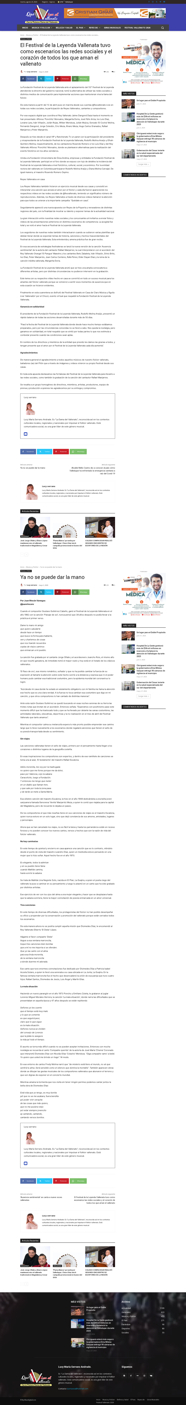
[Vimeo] (160, 2)
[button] (162, 27)
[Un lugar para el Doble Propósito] (128, 103)
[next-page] (26, 554)
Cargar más (142, 164)
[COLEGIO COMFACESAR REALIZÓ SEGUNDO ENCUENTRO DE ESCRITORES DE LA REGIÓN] (100, 527)
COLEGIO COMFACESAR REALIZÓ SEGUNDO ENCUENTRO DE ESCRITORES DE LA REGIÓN (98, 543)
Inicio (22, 35)
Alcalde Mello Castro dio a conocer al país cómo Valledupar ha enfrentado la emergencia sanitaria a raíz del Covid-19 (92, 471)
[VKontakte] (151, 1375)
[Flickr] (137, 1375)
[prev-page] (22, 554)
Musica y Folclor (32, 35)
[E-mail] (25, 434)
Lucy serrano (32, 72)
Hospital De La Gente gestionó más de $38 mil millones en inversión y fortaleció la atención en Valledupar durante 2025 (150, 119)
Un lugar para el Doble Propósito (151, 100)
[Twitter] (156, 2)
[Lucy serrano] (22, 71)
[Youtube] (164, 2)
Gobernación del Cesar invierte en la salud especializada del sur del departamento (150, 153)
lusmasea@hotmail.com (77, 1388)
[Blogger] (124, 1375)
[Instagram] (152, 2)
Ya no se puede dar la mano (32, 468)
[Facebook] (149, 2)
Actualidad (25, 536)
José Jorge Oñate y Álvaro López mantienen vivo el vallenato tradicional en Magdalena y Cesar (33, 543)
